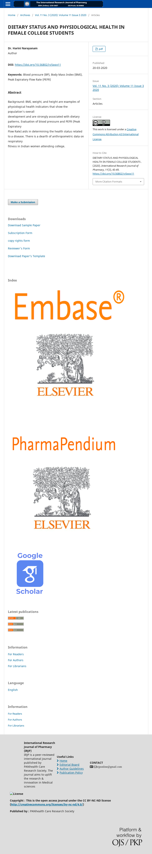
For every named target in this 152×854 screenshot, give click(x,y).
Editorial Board (69, 765)
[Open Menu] (8, 4)
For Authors (15, 660)
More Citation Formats (108, 181)
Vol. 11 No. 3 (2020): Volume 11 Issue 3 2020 (60, 15)
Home (11, 15)
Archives (25, 15)
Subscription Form (20, 233)
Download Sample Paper (24, 225)
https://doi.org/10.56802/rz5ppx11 (38, 65)
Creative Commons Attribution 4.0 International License (116, 134)
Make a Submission (23, 202)
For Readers (16, 654)
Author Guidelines (72, 768)
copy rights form (19, 241)
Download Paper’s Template (26, 256)
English (13, 690)
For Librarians (17, 666)
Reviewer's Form (19, 248)
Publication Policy (71, 772)
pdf (100, 49)
